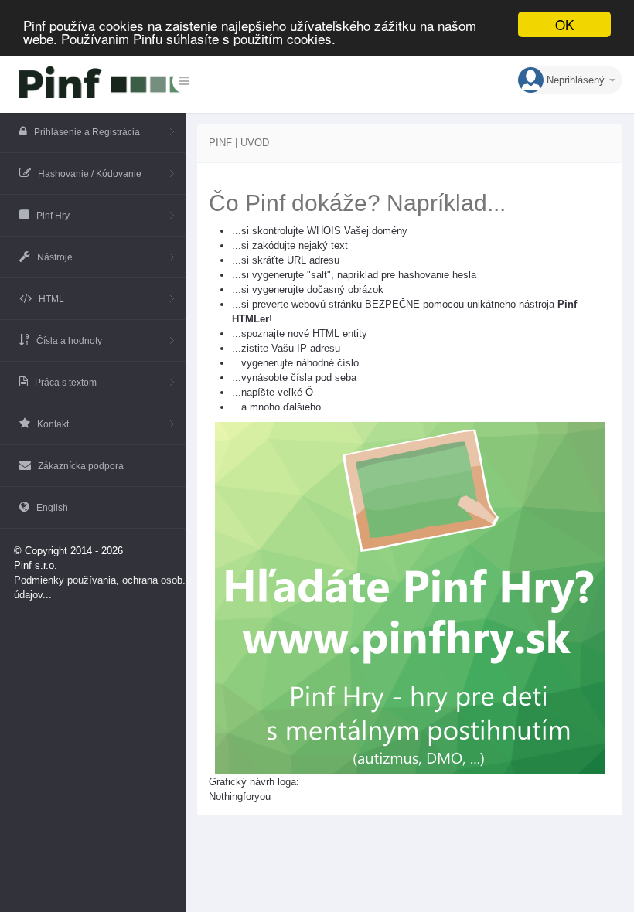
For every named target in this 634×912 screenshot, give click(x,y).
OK (564, 24)
